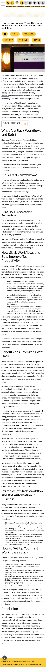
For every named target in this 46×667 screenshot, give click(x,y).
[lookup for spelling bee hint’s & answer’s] (4, 33)
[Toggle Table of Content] (24, 124)
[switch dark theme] (4, 658)
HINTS (15, 34)
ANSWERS (29, 34)
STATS (36, 40)
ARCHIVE (23, 40)
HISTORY (8, 40)
